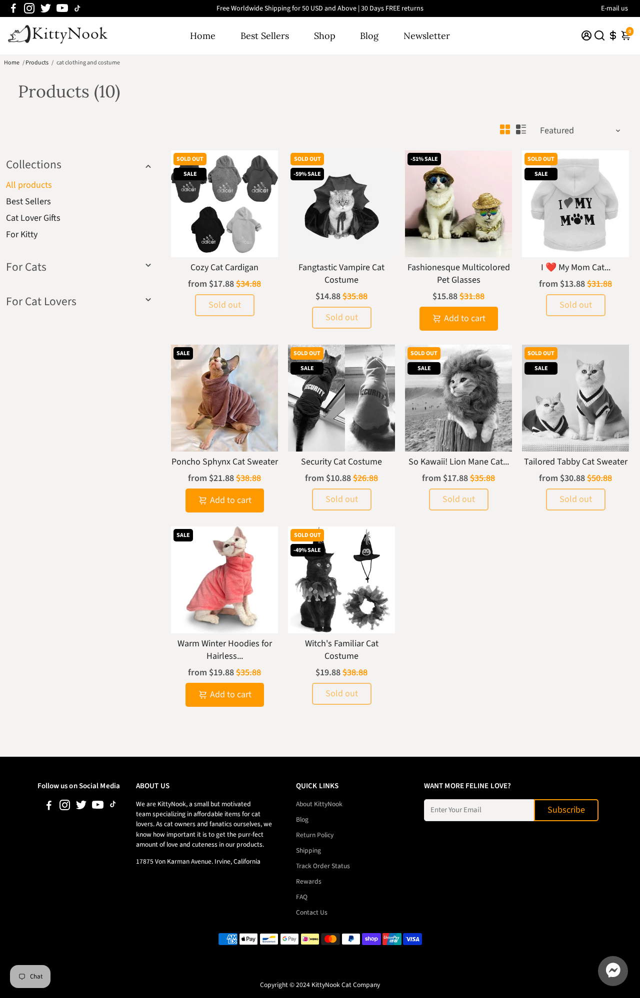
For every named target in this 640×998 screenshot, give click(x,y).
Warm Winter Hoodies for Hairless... (225, 649)
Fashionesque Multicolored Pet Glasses (459, 273)
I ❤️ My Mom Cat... (575, 267)
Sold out (224, 305)
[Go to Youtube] (62, 8)
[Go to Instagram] (29, 8)
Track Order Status (323, 866)
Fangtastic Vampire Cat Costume (341, 273)
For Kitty (22, 234)
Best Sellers (264, 35)
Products (37, 62)
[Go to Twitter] (46, 8)
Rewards (309, 881)
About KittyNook (319, 804)
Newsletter (427, 35)
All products (29, 185)
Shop (325, 35)
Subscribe (566, 810)
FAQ (302, 897)
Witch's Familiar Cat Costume (341, 649)
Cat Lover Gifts (33, 218)
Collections (34, 164)
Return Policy (315, 835)
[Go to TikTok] (77, 8)
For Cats (26, 267)
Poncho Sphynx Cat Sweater (225, 462)
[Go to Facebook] (13, 8)
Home (203, 35)
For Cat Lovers (41, 301)
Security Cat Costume (341, 462)
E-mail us (614, 8)
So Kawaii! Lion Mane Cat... (458, 462)
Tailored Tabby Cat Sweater (576, 462)
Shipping (308, 850)
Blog (369, 35)
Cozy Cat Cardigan (224, 267)
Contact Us (312, 912)
